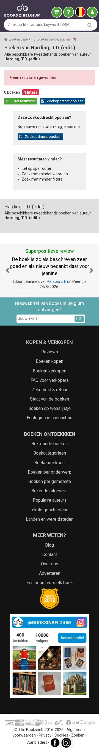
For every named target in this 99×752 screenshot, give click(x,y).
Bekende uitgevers (49, 490)
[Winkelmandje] (56, 12)
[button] (7, 270)
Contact (49, 554)
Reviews (49, 351)
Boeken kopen (49, 361)
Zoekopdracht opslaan (64, 101)
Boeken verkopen (49, 371)
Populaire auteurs (50, 500)
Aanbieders (37, 742)
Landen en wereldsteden (49, 519)
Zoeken (77, 735)
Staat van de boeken (49, 399)
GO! (79, 318)
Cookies (61, 735)
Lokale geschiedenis (49, 509)
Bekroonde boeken (49, 443)
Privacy (45, 735)
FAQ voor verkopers (50, 380)
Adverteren (49, 573)
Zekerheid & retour (49, 389)
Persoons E (56, 281)
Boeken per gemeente (49, 481)
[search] (89, 25)
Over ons (49, 563)
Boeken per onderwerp (50, 472)
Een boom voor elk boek (49, 582)
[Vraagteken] (68, 12)
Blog (49, 545)
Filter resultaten (23, 101)
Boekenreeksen (49, 462)
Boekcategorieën (49, 453)
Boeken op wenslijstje (49, 408)
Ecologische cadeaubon (49, 417)
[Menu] (92, 12)
